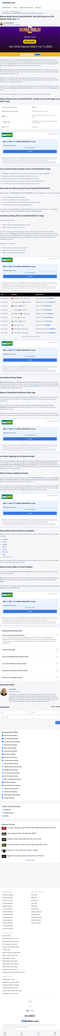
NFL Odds (34, 903)
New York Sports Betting (11, 776)
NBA (37, 478)
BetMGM (47, 325)
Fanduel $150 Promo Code (10, 988)
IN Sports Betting (7, 920)
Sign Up (58, 706)
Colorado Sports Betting (11, 738)
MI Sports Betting (7, 906)
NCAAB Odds (35, 909)
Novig (15, 7)
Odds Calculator (36, 920)
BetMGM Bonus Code (8, 979)
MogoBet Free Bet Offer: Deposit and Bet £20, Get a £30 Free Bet (25, 856)
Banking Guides (35, 914)
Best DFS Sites (6, 7)
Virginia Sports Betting (10, 791)
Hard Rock (52, 302)
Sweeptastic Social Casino (10, 955)
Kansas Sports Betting (10, 757)
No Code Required (30, 147)
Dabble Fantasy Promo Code (10, 941)
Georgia (4, 544)
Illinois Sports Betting (10, 748)
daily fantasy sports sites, (26, 60)
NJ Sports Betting (7, 900)
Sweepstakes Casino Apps (10, 966)
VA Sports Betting (7, 917)
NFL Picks (34, 895)
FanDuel (49, 321)
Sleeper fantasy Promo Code (10, 947)
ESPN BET (48, 306)
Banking (6, 816)
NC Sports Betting (7, 928)
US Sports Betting (9, 798)
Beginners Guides (36, 912)
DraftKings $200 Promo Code (10, 985)
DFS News (38, 7)
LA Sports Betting (7, 923)
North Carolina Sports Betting (12, 779)
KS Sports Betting (7, 897)
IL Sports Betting (7, 909)
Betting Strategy (8, 813)
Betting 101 (7, 809)
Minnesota (5, 552)
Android (46, 173)
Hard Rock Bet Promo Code (10, 993)
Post (57, 722)
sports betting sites (33, 80)
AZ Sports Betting (7, 912)
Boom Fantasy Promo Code (10, 938)
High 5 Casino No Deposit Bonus (11, 952)
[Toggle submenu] (12, 7)
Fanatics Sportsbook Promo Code (12, 990)
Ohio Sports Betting (9, 782)
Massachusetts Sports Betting (12, 767)
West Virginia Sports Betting (12, 795)
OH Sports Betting (7, 926)
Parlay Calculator (36, 923)
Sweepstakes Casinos (8, 958)
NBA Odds (34, 906)
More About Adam (14, 691)
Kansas (4, 549)
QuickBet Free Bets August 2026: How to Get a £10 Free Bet (24, 839)
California (5, 539)
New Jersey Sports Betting (11, 773)
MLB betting (52, 88)
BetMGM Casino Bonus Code (10, 982)
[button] (30, 635)
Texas (4, 554)
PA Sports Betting (7, 903)
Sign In (53, 706)
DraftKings (51, 298)
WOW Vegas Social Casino (10, 961)
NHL (43, 478)
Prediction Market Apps (26, 7)
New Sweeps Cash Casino (9, 969)
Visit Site (30, 151)
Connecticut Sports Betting (12, 742)
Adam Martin (10, 23)
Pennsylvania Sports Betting (12, 785)
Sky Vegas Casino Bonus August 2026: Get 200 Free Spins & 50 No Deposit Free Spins (31, 828)
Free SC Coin (6, 950)
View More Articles (30, 860)
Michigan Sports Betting (11, 770)
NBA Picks (34, 897)
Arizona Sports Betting (10, 735)
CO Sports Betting (7, 914)
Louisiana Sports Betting (11, 760)
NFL (34, 478)
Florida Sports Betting (10, 745)
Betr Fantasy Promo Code (9, 944)
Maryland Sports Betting (11, 763)
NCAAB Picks (35, 900)
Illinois (4, 547)
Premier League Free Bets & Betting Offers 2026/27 (21, 833)
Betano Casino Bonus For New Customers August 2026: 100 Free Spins (27, 844)
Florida (4, 542)
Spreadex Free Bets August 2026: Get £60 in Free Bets (22, 850)
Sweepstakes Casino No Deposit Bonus (13, 972)
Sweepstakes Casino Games (10, 964)
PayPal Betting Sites (36, 917)
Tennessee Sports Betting (11, 788)
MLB (40, 478)
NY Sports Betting (7, 895)
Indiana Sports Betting (10, 751)
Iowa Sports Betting (9, 754)
